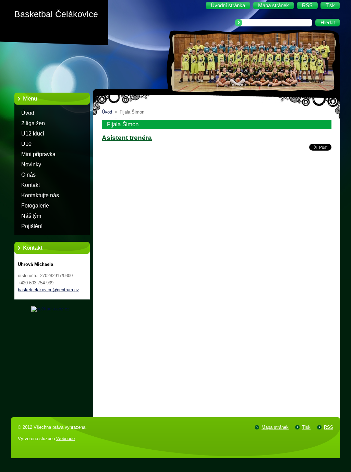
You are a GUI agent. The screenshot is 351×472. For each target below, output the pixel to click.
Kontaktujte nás (40, 195)
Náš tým (31, 216)
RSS (328, 427)
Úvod (27, 113)
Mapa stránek (275, 427)
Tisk (306, 427)
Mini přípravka (38, 154)
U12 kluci (32, 134)
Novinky (31, 164)
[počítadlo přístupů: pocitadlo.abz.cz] (50, 308)
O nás (28, 175)
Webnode (65, 438)
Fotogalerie (35, 206)
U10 (26, 144)
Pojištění (32, 226)
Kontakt (30, 185)
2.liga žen (33, 123)
